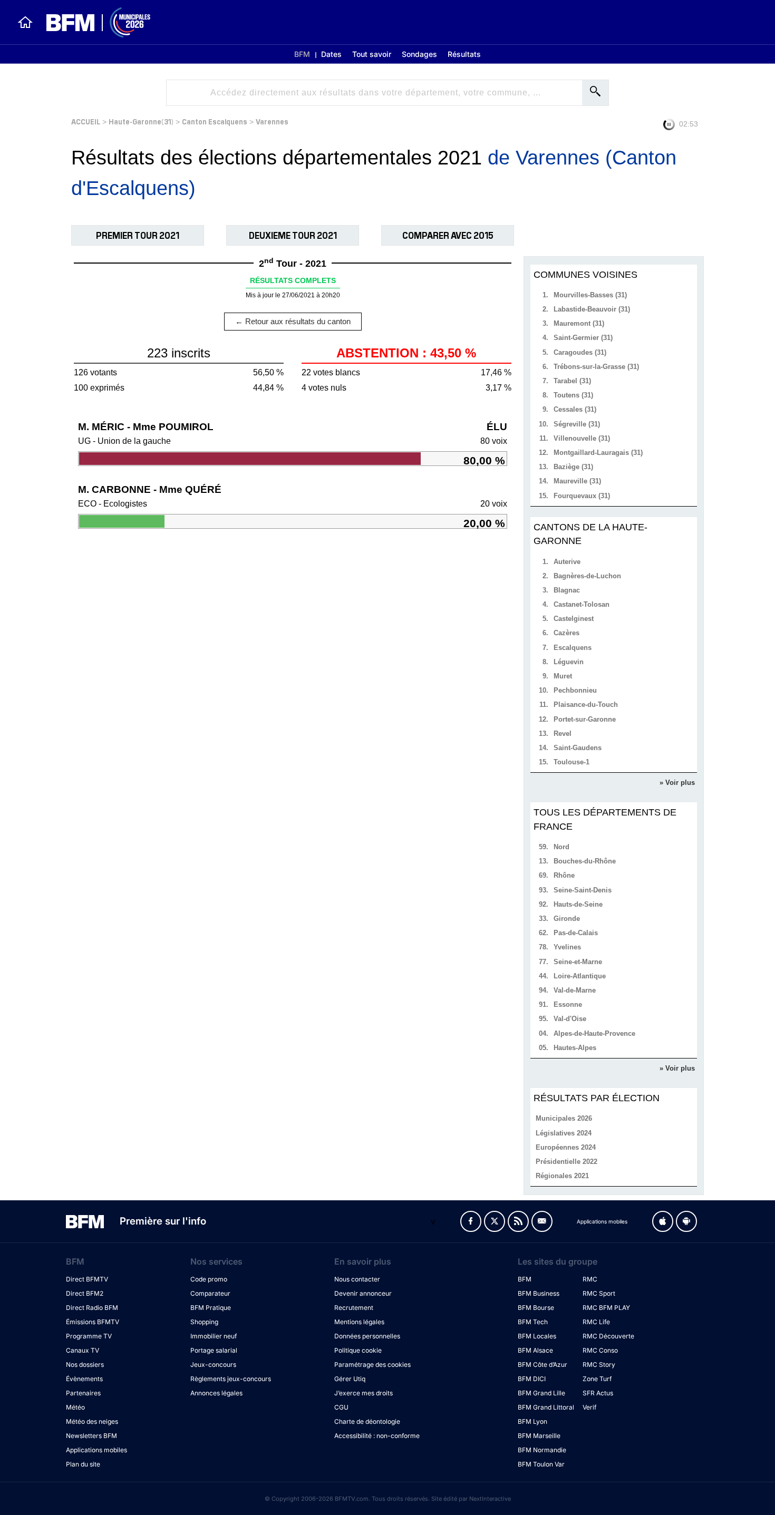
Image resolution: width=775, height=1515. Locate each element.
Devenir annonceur (363, 1293)
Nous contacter (357, 1279)
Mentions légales (359, 1322)
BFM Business (538, 1293)
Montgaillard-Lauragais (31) (598, 453)
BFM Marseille (539, 1436)
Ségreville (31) (577, 424)
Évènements (84, 1379)
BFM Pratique (210, 1308)
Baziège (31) (573, 467)
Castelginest (574, 619)
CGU (341, 1407)
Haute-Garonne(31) (141, 121)
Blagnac (567, 590)
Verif (589, 1407)
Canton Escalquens (214, 121)
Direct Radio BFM (92, 1308)
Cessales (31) (575, 409)
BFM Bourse (536, 1308)
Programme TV (89, 1336)
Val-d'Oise (570, 1019)
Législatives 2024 (564, 1133)
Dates (331, 54)
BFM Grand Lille (541, 1393)
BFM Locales (537, 1336)
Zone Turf (597, 1379)
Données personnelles (367, 1336)
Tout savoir (371, 54)
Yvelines (567, 947)
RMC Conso (600, 1350)
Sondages (419, 54)
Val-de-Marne (575, 990)
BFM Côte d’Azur (542, 1364)
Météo (75, 1407)
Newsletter (542, 1221)
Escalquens (573, 648)
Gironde (567, 918)
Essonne (568, 1004)
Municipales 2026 (564, 1118)
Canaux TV (82, 1350)
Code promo (208, 1279)
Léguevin (569, 662)
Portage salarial (213, 1350)
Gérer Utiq (349, 1379)
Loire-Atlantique (580, 976)
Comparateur (210, 1293)
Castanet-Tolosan (581, 604)
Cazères (566, 633)
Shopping (204, 1322)
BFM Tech (533, 1322)
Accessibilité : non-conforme (377, 1436)
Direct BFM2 (84, 1293)
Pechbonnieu (575, 690)
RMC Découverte (608, 1336)
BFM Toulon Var (541, 1464)
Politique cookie (358, 1350)
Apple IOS (662, 1221)
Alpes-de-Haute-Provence (594, 1033)
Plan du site (83, 1464)
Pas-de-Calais (576, 933)
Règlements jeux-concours (230, 1379)
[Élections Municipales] (92, 22)
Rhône (564, 875)
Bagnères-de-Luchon (587, 576)
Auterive (567, 562)
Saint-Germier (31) (583, 338)
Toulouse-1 (571, 762)
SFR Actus (598, 1393)
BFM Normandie (542, 1450)
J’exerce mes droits (363, 1393)
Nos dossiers (85, 1364)
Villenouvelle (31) (582, 438)
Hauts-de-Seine (578, 904)
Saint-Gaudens (578, 748)
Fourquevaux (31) (582, 496)
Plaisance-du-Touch (586, 704)
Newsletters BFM (91, 1436)
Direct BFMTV (87, 1279)
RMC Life (596, 1322)
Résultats (464, 54)
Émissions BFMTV (92, 1322)
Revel (562, 733)
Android (686, 1221)
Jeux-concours (213, 1364)
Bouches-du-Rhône (585, 861)
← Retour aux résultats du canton (293, 321)
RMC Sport (599, 1293)
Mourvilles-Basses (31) (590, 295)
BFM (302, 54)
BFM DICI (532, 1379)
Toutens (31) (573, 395)
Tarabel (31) (572, 381)
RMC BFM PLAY (606, 1308)
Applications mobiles (96, 1450)
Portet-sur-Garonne (585, 719)
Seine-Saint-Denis (583, 890)
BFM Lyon (532, 1421)
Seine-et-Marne (578, 962)
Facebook (470, 1221)
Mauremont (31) (579, 323)
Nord (561, 847)
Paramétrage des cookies (372, 1364)
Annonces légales (216, 1393)
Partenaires (83, 1393)
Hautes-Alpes (575, 1048)
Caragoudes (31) (580, 352)
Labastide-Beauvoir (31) (592, 309)
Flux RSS (518, 1221)
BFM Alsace (535, 1350)
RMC (590, 1279)
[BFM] (25, 22)
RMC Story (599, 1364)
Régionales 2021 (562, 1176)
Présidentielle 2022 (566, 1162)
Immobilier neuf (213, 1336)
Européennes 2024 (566, 1147)
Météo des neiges (92, 1421)
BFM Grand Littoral (546, 1407)
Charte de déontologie (367, 1421)
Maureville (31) (577, 481)
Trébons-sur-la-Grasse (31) (596, 367)
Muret (563, 676)
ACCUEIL (85, 121)
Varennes (272, 121)
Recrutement (353, 1308)
